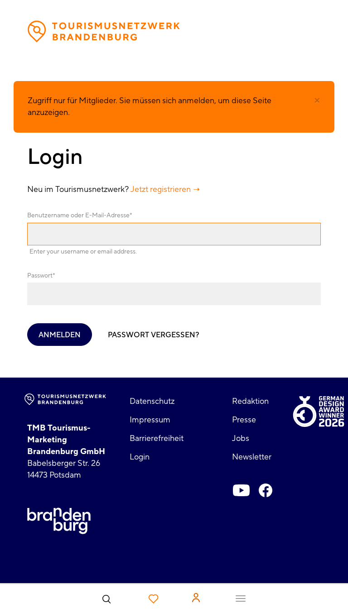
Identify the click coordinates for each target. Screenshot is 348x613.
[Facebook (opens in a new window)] (265, 490)
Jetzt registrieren (160, 189)
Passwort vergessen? (153, 335)
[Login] (196, 597)
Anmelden (60, 335)
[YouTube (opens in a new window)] (241, 490)
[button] (317, 100)
